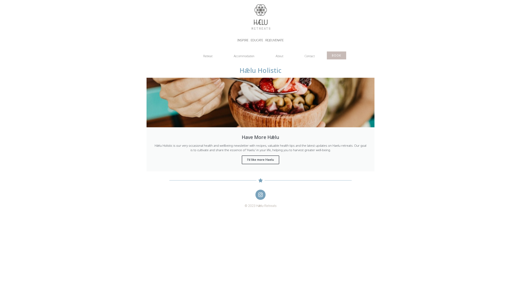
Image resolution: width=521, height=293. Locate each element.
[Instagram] (260, 195)
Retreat (208, 56)
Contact (309, 56)
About (279, 56)
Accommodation (244, 56)
